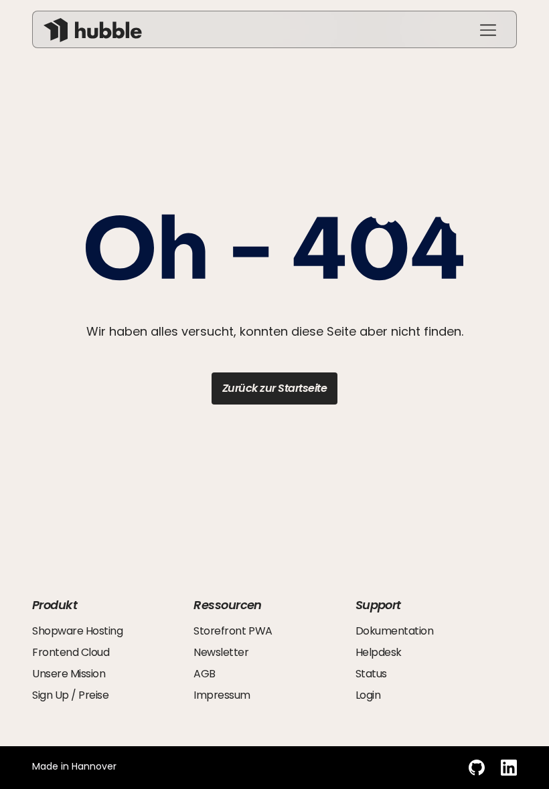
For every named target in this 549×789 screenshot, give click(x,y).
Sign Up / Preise (70, 695)
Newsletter (220, 652)
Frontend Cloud (70, 652)
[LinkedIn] (509, 768)
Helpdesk (379, 652)
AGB (204, 673)
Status (371, 673)
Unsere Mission (68, 673)
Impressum (221, 695)
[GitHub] (477, 768)
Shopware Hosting (77, 631)
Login (368, 695)
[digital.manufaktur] (93, 30)
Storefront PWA (232, 631)
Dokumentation (395, 631)
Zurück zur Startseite (274, 388)
